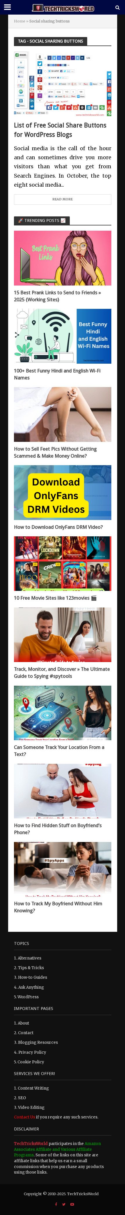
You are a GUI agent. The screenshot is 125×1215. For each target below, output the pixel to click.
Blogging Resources (38, 1042)
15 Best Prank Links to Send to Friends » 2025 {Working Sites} (57, 296)
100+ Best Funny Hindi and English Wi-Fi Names (57, 374)
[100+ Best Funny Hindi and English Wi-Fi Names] (62, 336)
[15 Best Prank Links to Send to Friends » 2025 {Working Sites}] (62, 257)
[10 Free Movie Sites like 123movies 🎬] (62, 563)
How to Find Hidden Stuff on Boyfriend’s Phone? (58, 828)
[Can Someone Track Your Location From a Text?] (62, 712)
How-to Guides (32, 977)
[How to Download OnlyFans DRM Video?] (62, 492)
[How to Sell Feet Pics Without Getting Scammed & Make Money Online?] (62, 414)
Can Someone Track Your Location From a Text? (59, 750)
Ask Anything (31, 987)
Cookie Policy (30, 1062)
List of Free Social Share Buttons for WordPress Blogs (60, 130)
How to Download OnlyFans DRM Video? (58, 527)
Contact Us (24, 1117)
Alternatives (29, 958)
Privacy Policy (32, 1052)
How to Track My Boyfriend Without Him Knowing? (58, 907)
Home (19, 21)
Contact (25, 1032)
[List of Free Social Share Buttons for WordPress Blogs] (62, 83)
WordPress (28, 997)
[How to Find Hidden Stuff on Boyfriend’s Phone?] (62, 790)
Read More (62, 199)
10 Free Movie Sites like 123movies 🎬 (55, 598)
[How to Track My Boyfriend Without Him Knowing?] (62, 868)
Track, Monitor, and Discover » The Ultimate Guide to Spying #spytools (62, 672)
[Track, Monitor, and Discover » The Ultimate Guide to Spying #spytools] (62, 634)
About (23, 1023)
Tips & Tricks (31, 967)
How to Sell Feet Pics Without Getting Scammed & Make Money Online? (55, 452)
